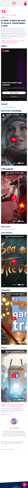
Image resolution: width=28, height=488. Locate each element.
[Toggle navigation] (24, 484)
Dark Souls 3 (6, 441)
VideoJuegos (13, 15)
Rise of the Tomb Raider (15, 443)
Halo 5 (2, 443)
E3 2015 (11, 441)
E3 (15, 28)
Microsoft (7, 15)
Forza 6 (22, 441)
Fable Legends (16, 441)
